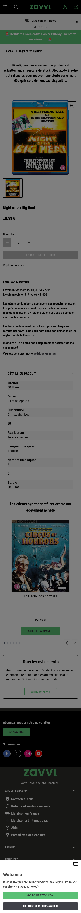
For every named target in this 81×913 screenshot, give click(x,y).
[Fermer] (75, 863)
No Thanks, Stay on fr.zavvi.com (40, 906)
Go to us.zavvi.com (40, 895)
